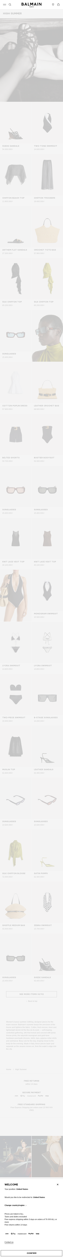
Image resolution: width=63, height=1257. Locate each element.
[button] (9, 4)
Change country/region (14, 1205)
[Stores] (53, 4)
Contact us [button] (9, 1242)
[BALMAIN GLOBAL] (31, 4)
